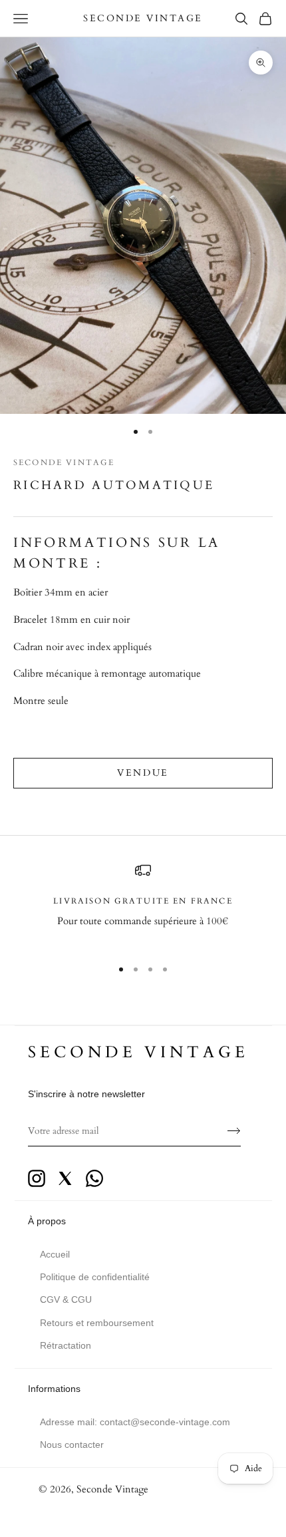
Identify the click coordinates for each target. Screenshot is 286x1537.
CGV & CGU (66, 1299)
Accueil (55, 1254)
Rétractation (65, 1345)
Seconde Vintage (63, 462)
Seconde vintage (138, 1052)
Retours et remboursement (97, 1322)
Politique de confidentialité (95, 1277)
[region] (143, 904)
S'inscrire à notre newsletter (86, 1094)
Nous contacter (72, 1444)
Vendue (142, 773)
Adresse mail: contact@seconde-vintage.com (135, 1422)
